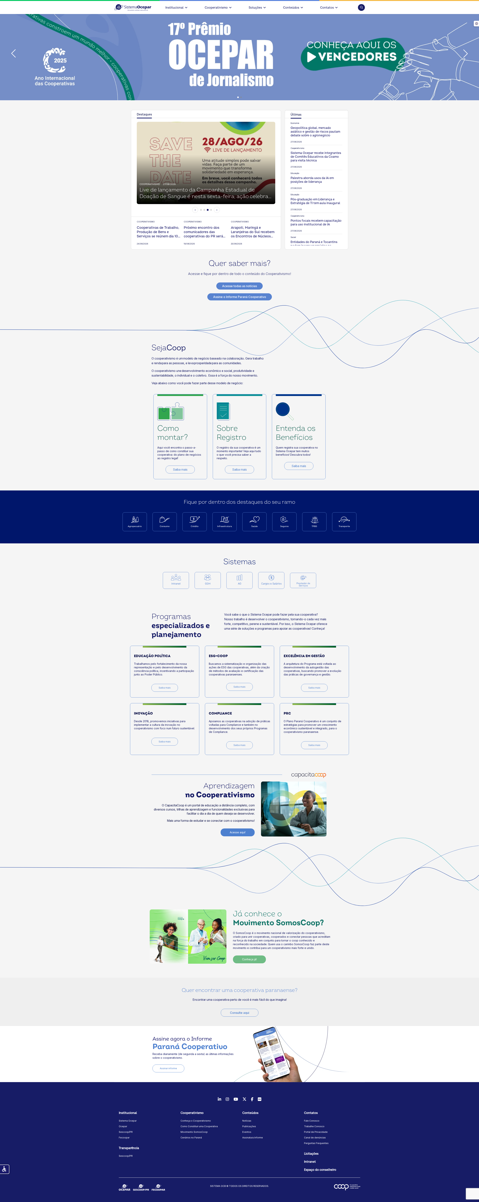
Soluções (255, 8)
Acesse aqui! (237, 832)
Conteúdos (291, 8)
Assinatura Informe (252, 1137)
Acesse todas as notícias (239, 286)
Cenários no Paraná (191, 1137)
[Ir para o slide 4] (211, 210)
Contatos (327, 8)
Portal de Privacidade (316, 1132)
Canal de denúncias (315, 1137)
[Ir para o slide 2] (204, 210)
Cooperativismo (216, 8)
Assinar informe (168, 1068)
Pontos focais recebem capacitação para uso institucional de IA (316, 222)
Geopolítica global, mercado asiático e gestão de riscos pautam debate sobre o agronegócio (315, 131)
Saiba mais (180, 469)
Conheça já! (249, 959)
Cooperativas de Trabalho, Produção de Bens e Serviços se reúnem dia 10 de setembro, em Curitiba (158, 232)
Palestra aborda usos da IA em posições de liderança (312, 180)
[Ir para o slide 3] (208, 210)
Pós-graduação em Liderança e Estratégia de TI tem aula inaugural (315, 201)
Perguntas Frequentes (316, 1143)
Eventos (246, 1132)
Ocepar (123, 1126)
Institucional (174, 8)
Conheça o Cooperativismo (196, 1120)
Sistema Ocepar (128, 1120)
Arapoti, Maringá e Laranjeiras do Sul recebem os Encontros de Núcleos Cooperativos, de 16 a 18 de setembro (252, 232)
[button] (361, 7)
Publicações (249, 1126)
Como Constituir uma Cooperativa (199, 1126)
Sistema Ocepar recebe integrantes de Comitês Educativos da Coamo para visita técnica (316, 156)
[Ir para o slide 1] (201, 210)
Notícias (246, 1120)
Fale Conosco (311, 1120)
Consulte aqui (239, 1013)
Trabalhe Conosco (314, 1126)
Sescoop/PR (126, 1132)
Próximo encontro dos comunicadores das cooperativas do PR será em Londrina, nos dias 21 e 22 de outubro (204, 232)
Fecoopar (124, 1137)
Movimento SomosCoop (194, 1132)
